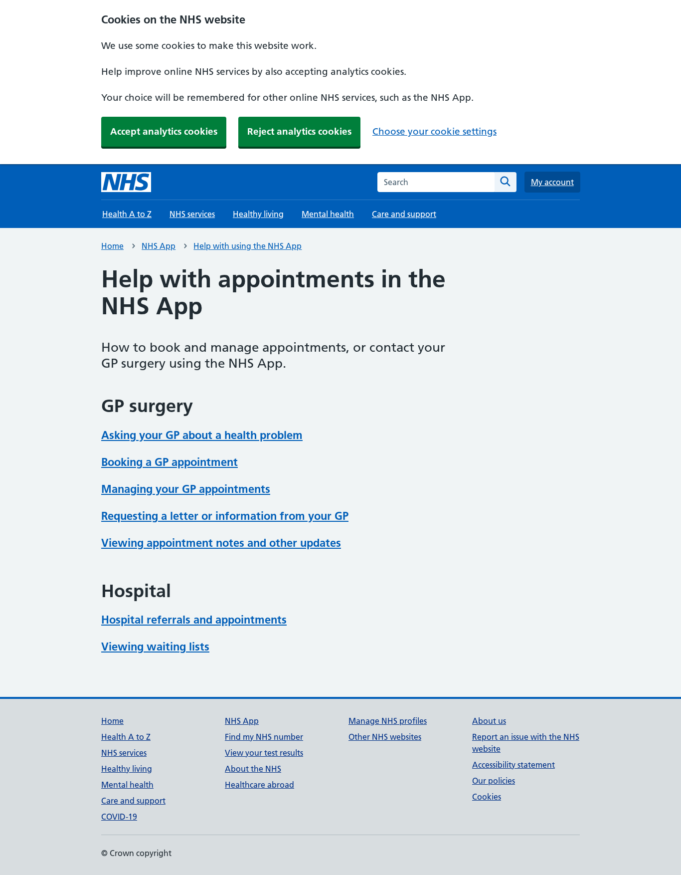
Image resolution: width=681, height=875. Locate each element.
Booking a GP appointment (169, 462)
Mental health (328, 214)
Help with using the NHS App (247, 246)
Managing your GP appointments (185, 489)
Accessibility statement (513, 765)
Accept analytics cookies (163, 131)
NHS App (158, 246)
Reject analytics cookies (299, 131)
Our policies (493, 781)
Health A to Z (127, 214)
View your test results (264, 753)
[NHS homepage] (126, 182)
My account (552, 182)
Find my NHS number (264, 737)
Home (112, 246)
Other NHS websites (384, 737)
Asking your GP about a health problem (202, 435)
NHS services (192, 214)
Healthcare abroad (259, 785)
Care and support (404, 214)
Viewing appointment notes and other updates (221, 543)
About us (489, 721)
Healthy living (258, 214)
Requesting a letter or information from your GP (224, 516)
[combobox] (436, 182)
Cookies (486, 797)
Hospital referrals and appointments (194, 620)
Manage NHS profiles (387, 721)
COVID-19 (119, 817)
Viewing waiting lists (155, 647)
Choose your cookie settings (434, 131)
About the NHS (253, 769)
